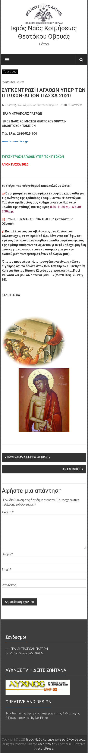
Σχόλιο (8, 512)
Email (6, 569)
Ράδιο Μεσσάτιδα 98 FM (27, 653)
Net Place (41, 718)
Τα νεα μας (9, 71)
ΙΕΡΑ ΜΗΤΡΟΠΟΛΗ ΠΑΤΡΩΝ (29, 649)
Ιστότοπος (9, 585)
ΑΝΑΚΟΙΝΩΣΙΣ (71, 469)
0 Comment (75, 105)
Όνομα (7, 554)
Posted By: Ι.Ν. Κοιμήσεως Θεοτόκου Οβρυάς (31, 105)
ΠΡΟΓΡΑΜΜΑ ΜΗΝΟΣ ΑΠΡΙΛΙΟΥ (28, 457)
